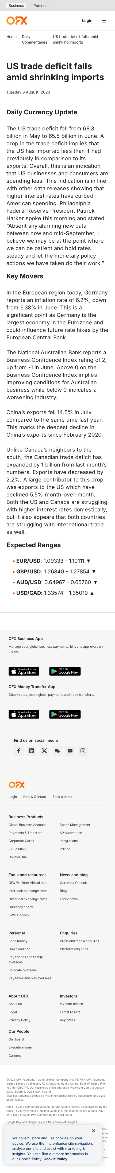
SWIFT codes (19, 915)
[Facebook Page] (19, 751)
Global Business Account (27, 825)
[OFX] (16, 20)
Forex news (69, 899)
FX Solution (17, 849)
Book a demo (62, 797)
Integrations (69, 841)
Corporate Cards (21, 841)
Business (16, 5)
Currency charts (21, 907)
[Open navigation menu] (104, 20)
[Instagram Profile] (83, 751)
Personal (40, 5)
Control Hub (18, 857)
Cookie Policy (55, 1159)
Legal (13, 1012)
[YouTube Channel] (70, 751)
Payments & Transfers (25, 833)
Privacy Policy (19, 1020)
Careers (15, 1056)
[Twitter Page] (44, 751)
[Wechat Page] (57, 751)
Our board (16, 1039)
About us (15, 1004)
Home (11, 36)
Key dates (67, 1020)
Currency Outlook (73, 883)
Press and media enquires (79, 941)
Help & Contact (34, 797)
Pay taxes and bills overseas (30, 978)
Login (87, 20)
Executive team (20, 1047)
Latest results (70, 1012)
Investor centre (71, 1004)
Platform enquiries (74, 949)
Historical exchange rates (28, 899)
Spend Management (75, 825)
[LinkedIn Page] (31, 751)
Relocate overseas (23, 970)
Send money (18, 941)
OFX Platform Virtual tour (28, 883)
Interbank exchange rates (28, 891)
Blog (63, 891)
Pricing (65, 849)
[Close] (93, 1131)
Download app (19, 949)
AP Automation (71, 833)
